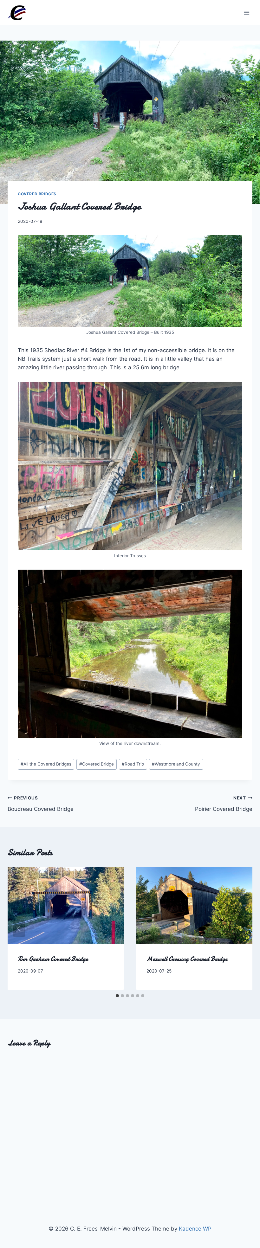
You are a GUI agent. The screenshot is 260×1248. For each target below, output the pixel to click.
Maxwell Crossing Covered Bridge (186, 958)
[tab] (117, 995)
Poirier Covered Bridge (223, 803)
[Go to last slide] (19, 928)
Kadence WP (195, 1228)
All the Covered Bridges (46, 763)
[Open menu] (246, 12)
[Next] (241, 928)
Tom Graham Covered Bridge (53, 958)
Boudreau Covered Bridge (41, 803)
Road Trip (133, 763)
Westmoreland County (176, 763)
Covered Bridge (96, 763)
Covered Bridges (37, 193)
